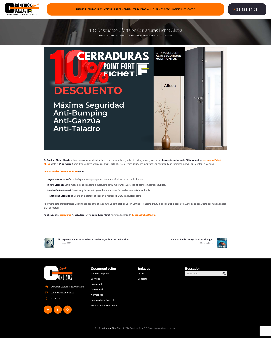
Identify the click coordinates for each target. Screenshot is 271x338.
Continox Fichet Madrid (143, 215)
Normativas (97, 294)
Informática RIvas (114, 328)
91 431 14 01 (57, 298)
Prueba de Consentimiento (105, 305)
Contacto (142, 278)
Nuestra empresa (100, 273)
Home (102, 35)
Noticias (121, 35)
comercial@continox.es (62, 292)
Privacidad (96, 284)
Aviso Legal (97, 289)
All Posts (111, 35)
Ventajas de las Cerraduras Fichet (61, 171)
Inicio (140, 273)
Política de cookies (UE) (103, 300)
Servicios (95, 278)
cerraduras (65, 215)
